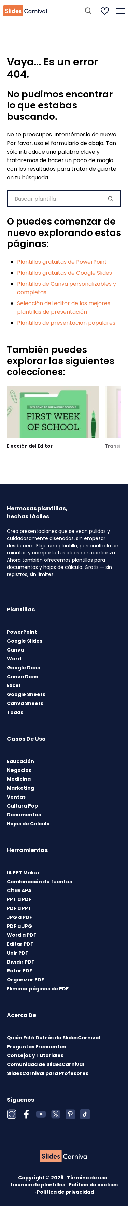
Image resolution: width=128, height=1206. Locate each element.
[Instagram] (11, 1114)
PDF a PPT (19, 908)
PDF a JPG (19, 926)
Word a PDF (21, 935)
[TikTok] (85, 1114)
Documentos (24, 814)
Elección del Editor (30, 446)
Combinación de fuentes (39, 881)
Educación (20, 761)
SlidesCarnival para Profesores (47, 1073)
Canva (15, 649)
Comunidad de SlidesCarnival (45, 1064)
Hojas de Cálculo (28, 823)
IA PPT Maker (23, 872)
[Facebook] (26, 1114)
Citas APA (19, 890)
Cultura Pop (22, 805)
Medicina (19, 779)
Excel (13, 685)
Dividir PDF (20, 961)
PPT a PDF (19, 899)
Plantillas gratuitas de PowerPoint (62, 262)
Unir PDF (17, 953)
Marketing (20, 788)
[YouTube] (41, 1114)
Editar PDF (20, 944)
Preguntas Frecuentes (36, 1046)
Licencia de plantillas (38, 1184)
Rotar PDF (19, 970)
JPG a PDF (19, 917)
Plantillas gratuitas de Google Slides (64, 273)
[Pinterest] (70, 1114)
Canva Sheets (25, 703)
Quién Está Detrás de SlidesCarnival (53, 1037)
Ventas (16, 796)
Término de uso (88, 1177)
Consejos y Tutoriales (35, 1055)
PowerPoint (22, 632)
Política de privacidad (65, 1192)
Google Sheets (26, 694)
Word (14, 658)
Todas (15, 712)
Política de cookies (93, 1184)
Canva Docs (22, 676)
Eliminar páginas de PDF (38, 988)
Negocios (19, 770)
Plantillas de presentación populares (66, 323)
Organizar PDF (25, 979)
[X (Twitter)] (55, 1114)
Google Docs (23, 667)
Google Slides (24, 640)
